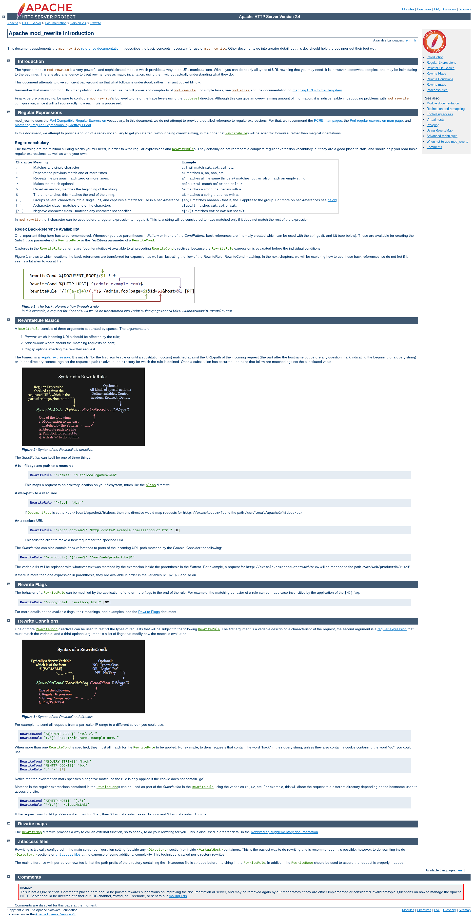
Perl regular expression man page (376, 120)
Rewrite (95, 23)
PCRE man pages (328, 120)
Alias (151, 485)
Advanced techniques (442, 136)
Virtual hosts (436, 119)
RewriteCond (143, 240)
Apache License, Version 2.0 (55, 914)
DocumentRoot (39, 513)
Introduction (435, 57)
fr (415, 40)
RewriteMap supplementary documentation (284, 832)
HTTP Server (31, 23)
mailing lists (178, 896)
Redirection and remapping (446, 109)
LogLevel (191, 98)
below (332, 200)
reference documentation (100, 48)
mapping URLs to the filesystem (317, 90)
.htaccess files (437, 90)
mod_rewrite (69, 49)
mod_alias (241, 90)
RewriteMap (32, 832)
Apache (12, 23)
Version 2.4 (78, 23)
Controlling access (440, 114)
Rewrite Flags (436, 73)
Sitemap (465, 9)
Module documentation (443, 103)
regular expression (55, 357)
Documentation (55, 23)
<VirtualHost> (210, 850)
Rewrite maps (436, 84)
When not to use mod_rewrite (447, 141)
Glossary (449, 9)
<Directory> (157, 850)
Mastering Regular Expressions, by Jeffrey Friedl (53, 125)
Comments (434, 147)
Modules (408, 9)
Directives (424, 9)
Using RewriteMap (440, 130)
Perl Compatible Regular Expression (78, 120)
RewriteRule (236, 133)
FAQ (437, 9)
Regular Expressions (441, 62)
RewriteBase (302, 863)
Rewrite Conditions (440, 79)
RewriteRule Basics (440, 68)
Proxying (433, 125)
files (68, 854)
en (408, 40)
